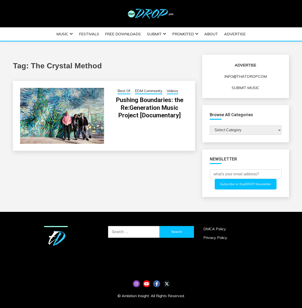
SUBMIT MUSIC (245, 87)
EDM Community (148, 91)
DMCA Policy (214, 228)
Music (62, 34)
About (211, 34)
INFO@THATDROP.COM (245, 76)
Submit (154, 34)
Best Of (123, 91)
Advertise (235, 34)
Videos (172, 91)
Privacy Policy (215, 237)
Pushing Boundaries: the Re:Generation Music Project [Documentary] (149, 107)
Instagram (136, 283)
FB (156, 283)
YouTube (146, 283)
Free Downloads (123, 34)
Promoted (183, 34)
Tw (166, 283)
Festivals (89, 34)
